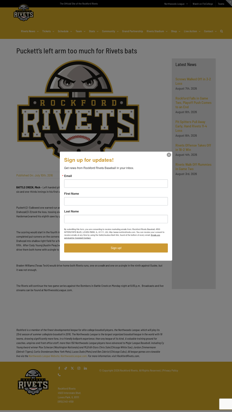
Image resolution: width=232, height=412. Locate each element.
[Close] (169, 155)
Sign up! (116, 247)
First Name (71, 193)
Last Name (71, 211)
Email (68, 175)
